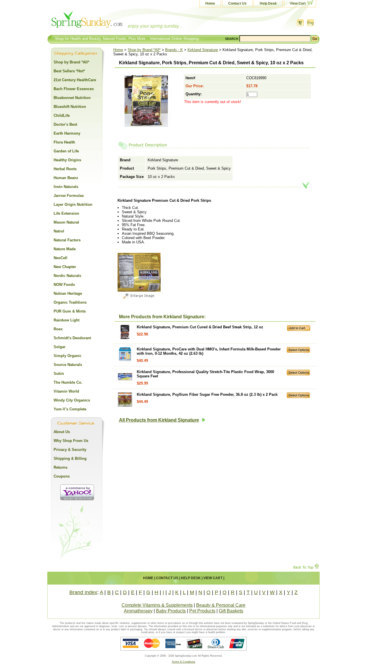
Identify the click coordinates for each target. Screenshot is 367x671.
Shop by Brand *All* (144, 50)
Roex (58, 329)
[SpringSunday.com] (104, 21)
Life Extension (66, 213)
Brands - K (174, 50)
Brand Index (83, 592)
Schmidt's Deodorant (72, 338)
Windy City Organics (72, 400)
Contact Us (237, 3)
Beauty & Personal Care (220, 605)
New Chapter (65, 267)
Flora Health (64, 142)
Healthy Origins (67, 160)
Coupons (62, 476)
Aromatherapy (138, 610)
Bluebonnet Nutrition (72, 98)
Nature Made (65, 249)
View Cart (298, 3)
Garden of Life (66, 151)
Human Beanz (66, 178)
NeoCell (60, 258)
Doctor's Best (65, 124)
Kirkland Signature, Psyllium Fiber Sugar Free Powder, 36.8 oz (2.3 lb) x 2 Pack (207, 394)
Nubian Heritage (68, 293)
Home (210, 3)
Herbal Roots (65, 169)
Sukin (59, 373)
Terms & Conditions (183, 661)
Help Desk (268, 3)
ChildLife (62, 115)
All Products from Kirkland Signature (159, 420)
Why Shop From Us (71, 441)
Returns (60, 467)
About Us (62, 432)
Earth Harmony (67, 133)
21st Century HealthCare (75, 80)
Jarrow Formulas (69, 195)
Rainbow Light (66, 320)
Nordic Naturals (67, 276)
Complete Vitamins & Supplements (157, 605)
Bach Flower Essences (74, 89)
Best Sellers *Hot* (69, 71)
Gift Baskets (231, 610)
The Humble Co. (68, 382)
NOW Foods (64, 284)
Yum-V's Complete (70, 409)
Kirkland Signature (203, 50)
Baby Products (171, 610)
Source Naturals (68, 364)
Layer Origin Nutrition (73, 204)
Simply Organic (67, 356)
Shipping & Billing (70, 458)
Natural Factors (67, 240)
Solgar (59, 347)
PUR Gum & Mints (70, 311)
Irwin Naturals (66, 187)
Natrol (59, 231)
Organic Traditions (70, 302)
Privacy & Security (70, 449)
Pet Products (202, 610)
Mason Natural (66, 222)
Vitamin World (66, 391)
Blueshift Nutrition (70, 106)
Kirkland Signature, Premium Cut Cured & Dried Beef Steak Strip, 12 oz (200, 327)
